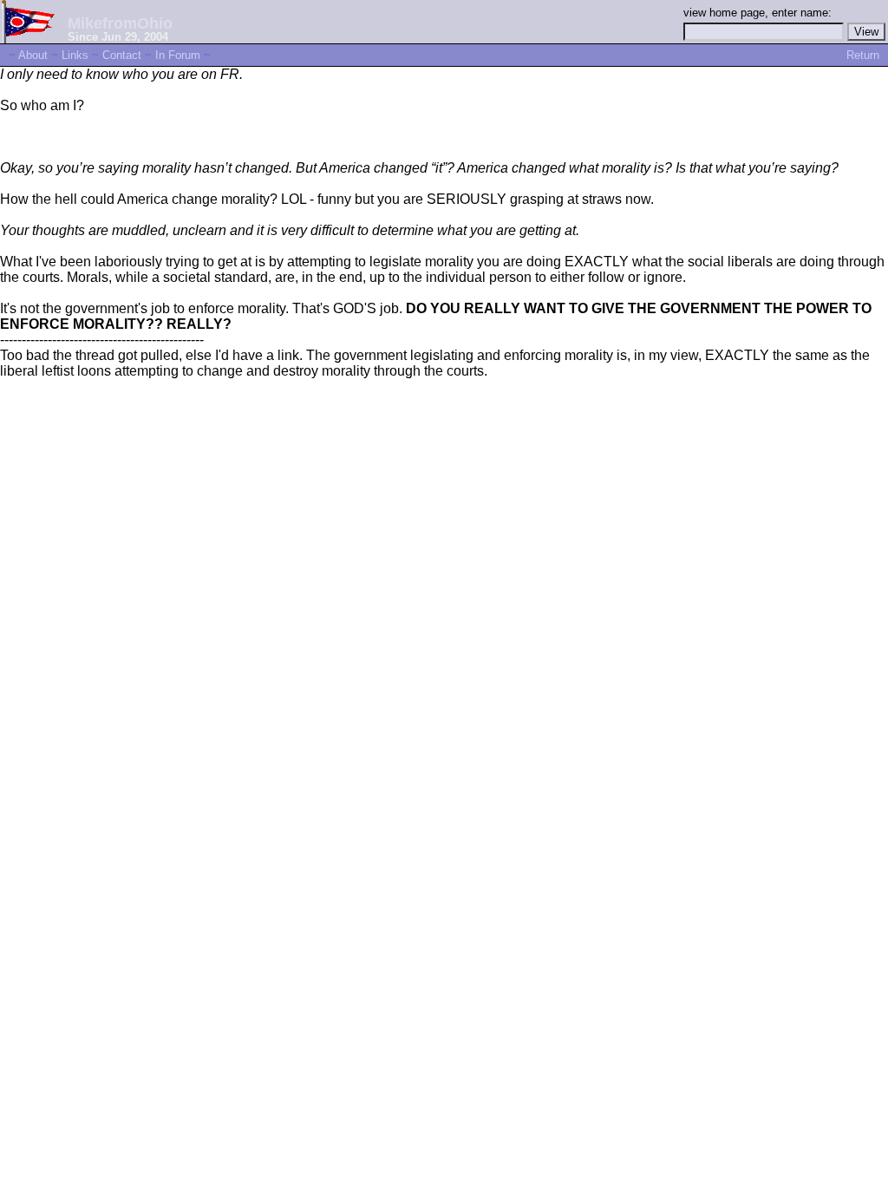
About (33, 55)
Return (862, 55)
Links (75, 55)
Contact (121, 55)
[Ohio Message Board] (29, 38)
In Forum (177, 55)
